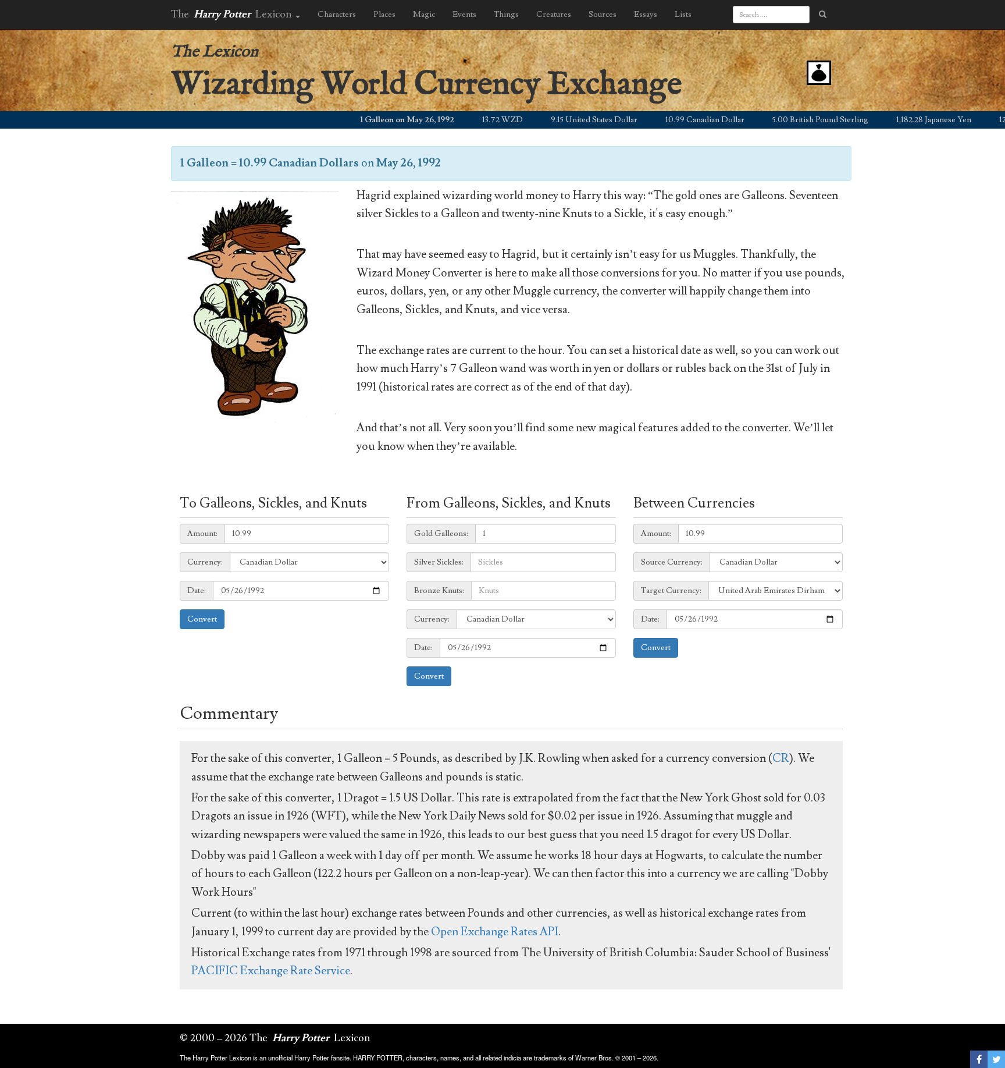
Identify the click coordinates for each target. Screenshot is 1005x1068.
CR (780, 758)
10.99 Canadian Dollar (682, 120)
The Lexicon (214, 52)
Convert (202, 619)
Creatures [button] (553, 14)
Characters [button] (337, 14)
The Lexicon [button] (232, 14)
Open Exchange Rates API (494, 931)
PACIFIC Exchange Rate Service (270, 970)
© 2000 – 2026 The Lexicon (275, 1038)
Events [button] (464, 14)
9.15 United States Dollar (572, 120)
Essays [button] (645, 14)
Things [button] (506, 14)
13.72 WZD (480, 120)
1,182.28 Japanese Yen (911, 120)
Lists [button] (683, 14)
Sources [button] (602, 14)
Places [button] (384, 14)
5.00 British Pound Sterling (798, 120)
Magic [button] (424, 14)
